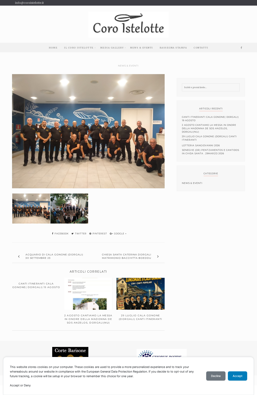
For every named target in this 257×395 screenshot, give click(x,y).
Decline (216, 376)
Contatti (201, 47)
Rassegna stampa (173, 47)
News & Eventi (141, 47)
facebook (61, 233)
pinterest (99, 233)
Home (53, 47)
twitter (80, 233)
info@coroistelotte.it (29, 3)
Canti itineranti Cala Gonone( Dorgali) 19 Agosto (210, 119)
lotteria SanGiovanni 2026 (201, 145)
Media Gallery (112, 47)
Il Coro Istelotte (79, 47)
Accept (237, 376)
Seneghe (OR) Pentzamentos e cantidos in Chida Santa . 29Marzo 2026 (210, 152)
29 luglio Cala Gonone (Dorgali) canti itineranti (209, 138)
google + (120, 233)
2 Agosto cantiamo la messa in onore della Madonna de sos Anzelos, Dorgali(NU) (209, 128)
